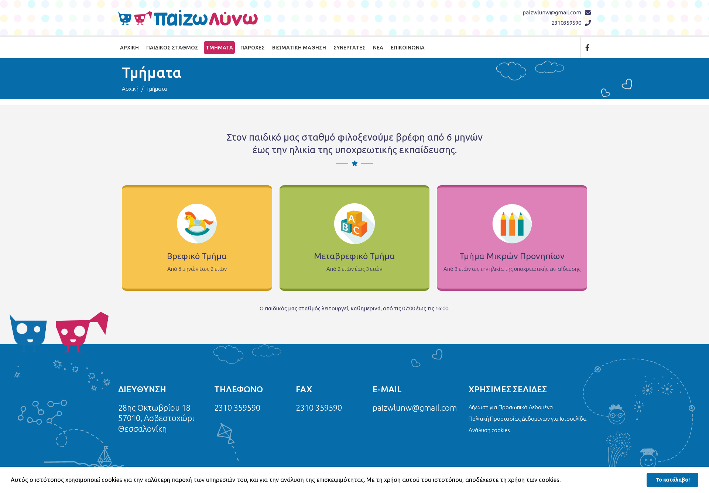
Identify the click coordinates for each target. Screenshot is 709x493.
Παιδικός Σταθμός (172, 48)
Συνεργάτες (349, 48)
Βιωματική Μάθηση (299, 48)
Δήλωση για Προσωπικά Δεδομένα (511, 407)
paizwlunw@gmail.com (552, 12)
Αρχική (129, 48)
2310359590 (566, 23)
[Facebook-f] (587, 47)
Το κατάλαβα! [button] (672, 480)
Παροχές (252, 48)
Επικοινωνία (408, 48)
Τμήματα (219, 48)
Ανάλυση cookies (489, 430)
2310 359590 (237, 407)
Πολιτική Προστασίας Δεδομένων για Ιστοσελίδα (528, 419)
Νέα (378, 48)
